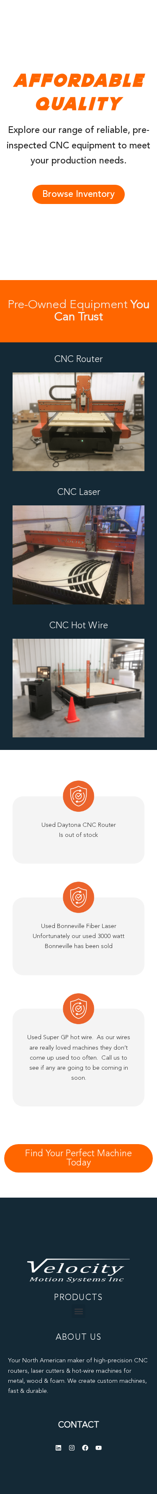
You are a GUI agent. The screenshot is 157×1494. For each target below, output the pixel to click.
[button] (78, 1311)
